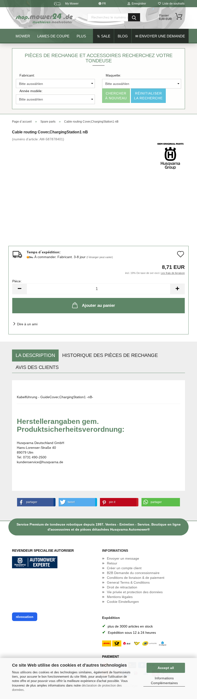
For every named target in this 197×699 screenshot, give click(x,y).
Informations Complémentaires (164, 680)
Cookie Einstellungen (123, 602)
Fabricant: (27, 75)
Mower (23, 36)
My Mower (72, 3)
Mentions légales (120, 597)
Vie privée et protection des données (135, 592)
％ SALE (103, 36)
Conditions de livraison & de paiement (135, 578)
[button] (35, 502)
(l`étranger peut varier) (99, 257)
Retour (112, 563)
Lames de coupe (53, 36)
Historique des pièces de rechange (110, 355)
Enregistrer (138, 3)
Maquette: (113, 75)
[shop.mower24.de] (44, 18)
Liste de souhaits (173, 3)
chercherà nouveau (116, 95)
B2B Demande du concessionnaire (133, 573)
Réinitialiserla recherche (148, 95)
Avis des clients (37, 367)
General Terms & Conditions (128, 582)
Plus (81, 36)
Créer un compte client (124, 568)
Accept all (166, 668)
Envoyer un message (123, 558)
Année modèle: (31, 91)
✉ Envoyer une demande (160, 36)
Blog (123, 36)
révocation (24, 617)
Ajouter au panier (98, 305)
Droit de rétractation (122, 587)
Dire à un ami (27, 324)
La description (35, 355)
